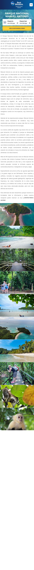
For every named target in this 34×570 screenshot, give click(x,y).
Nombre (8, 444)
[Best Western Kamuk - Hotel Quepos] (17, 5)
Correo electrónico (10, 452)
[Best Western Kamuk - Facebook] (10, 567)
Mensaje (8, 461)
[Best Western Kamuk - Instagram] (13, 567)
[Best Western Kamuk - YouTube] (18, 567)
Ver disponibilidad (17, 28)
